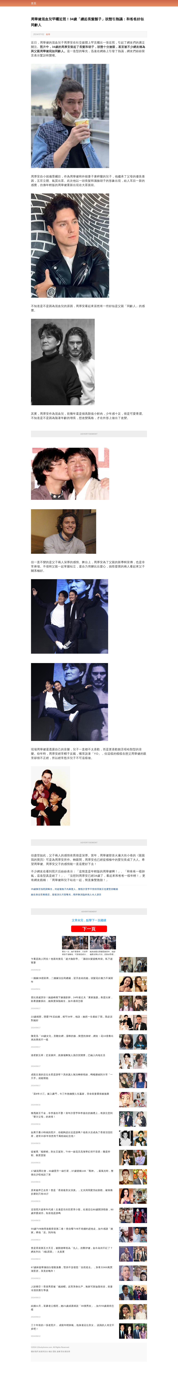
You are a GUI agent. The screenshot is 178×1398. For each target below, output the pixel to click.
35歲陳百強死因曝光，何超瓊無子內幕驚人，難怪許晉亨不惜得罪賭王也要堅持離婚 (74, 889)
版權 (58, 1351)
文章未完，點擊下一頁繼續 (89, 920)
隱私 (54, 1351)
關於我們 (34, 1351)
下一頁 (89, 928)
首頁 (33, 3)
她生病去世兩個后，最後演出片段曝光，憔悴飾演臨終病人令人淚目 (66, 894)
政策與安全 (43, 1351)
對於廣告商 (65, 1351)
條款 (50, 1351)
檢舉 (48, 34)
